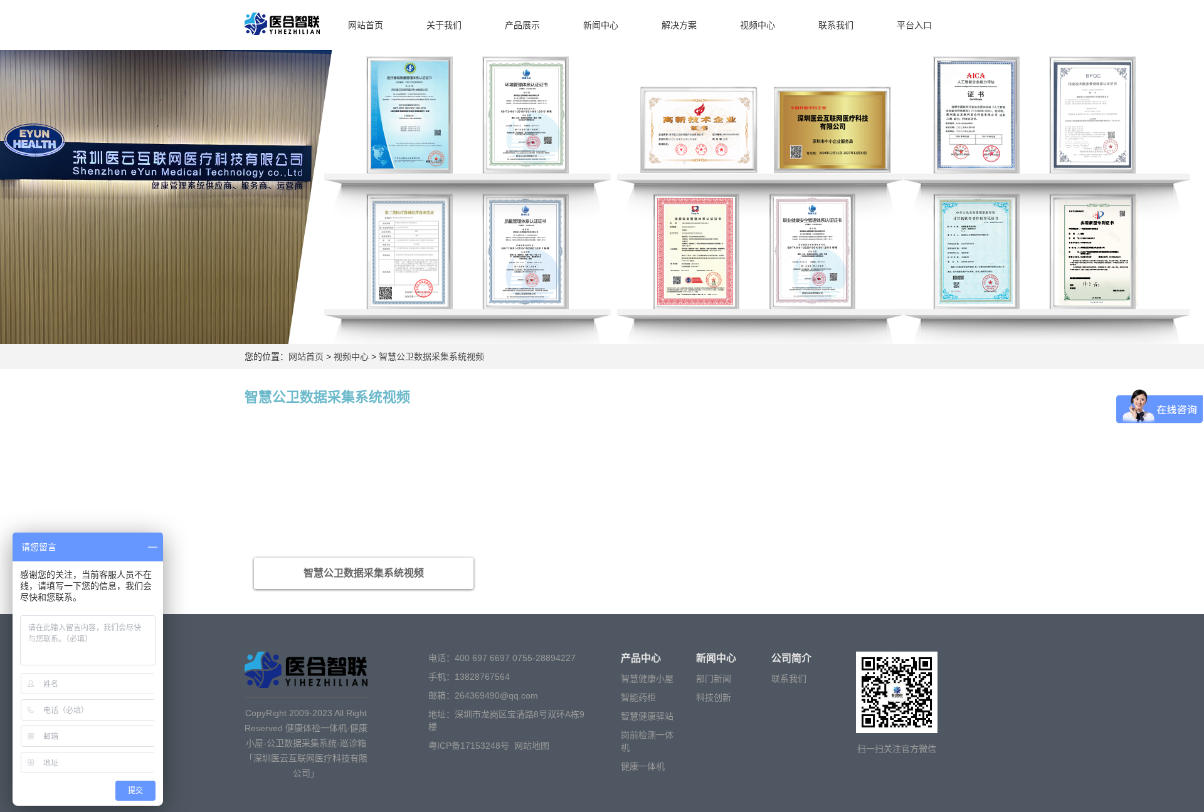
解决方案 (679, 25)
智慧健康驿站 (647, 716)
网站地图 (531, 746)
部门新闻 (713, 679)
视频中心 (757, 25)
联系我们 (835, 25)
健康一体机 (643, 766)
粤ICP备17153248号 (468, 746)
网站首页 (365, 25)
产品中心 (641, 658)
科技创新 (713, 697)
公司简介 (791, 658)
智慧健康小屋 (647, 679)
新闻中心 (600, 25)
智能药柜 (638, 697)
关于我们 (444, 25)
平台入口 (914, 25)
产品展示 (522, 25)
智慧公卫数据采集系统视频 (430, 356)
